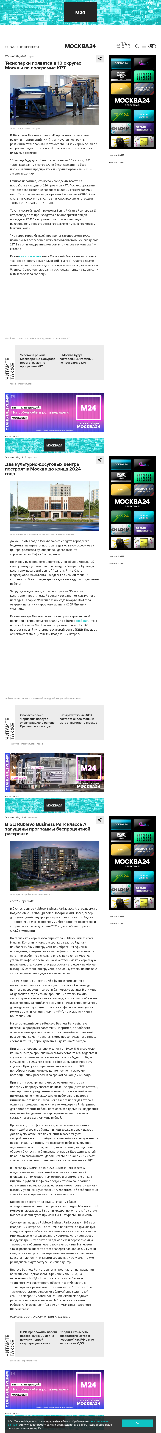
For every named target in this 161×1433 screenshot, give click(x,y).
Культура (32, 457)
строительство (25, 384)
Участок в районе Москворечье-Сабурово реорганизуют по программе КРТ (37, 360)
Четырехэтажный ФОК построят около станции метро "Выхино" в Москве (78, 719)
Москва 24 (80, 46)
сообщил (82, 621)
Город (31, 56)
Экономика (33, 817)
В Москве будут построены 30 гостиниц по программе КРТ (76, 359)
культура (14, 744)
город (13, 384)
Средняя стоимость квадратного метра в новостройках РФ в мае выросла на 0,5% (76, 1337)
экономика (15, 1361)
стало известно (30, 256)
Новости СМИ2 (12, 436)
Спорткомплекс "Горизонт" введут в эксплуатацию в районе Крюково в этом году (37, 720)
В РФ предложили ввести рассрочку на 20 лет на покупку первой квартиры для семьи (38, 1337)
